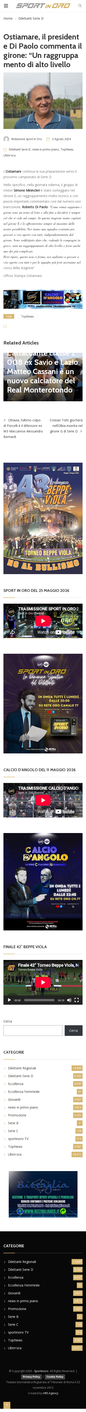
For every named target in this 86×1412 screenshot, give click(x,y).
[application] (43, 982)
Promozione (17, 1115)
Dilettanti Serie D (31, 18)
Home (8, 18)
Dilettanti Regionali (22, 1068)
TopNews (67, 149)
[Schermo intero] (76, 1000)
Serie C (13, 1131)
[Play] (9, 1000)
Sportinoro (41, 1371)
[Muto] (69, 1000)
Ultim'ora (9, 155)
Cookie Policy (55, 1376)
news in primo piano (45, 149)
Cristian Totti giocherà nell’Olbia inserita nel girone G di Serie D (66, 425)
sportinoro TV (18, 1138)
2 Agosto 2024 (61, 139)
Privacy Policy (31, 1376)
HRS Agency (50, 1393)
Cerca (7, 1021)
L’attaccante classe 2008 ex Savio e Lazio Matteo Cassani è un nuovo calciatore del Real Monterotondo (42, 371)
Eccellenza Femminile (24, 1091)
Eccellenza (15, 1084)
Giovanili (14, 1099)
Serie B (13, 1123)
